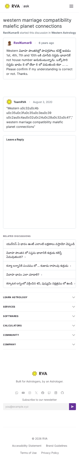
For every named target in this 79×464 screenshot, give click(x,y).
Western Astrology (63, 32)
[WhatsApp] (16, 393)
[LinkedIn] (56, 393)
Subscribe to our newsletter (39, 399)
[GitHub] (62, 393)
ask (26, 6)
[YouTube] (23, 393)
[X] (36, 393)
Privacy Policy (50, 452)
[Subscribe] (72, 406)
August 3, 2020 (42, 102)
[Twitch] (49, 393)
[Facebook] (42, 393)
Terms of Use (28, 452)
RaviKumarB (11, 32)
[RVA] (39, 373)
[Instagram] (29, 393)
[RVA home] (12, 6)
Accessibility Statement (26, 445)
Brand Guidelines (56, 445)
